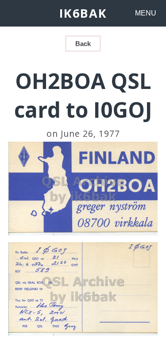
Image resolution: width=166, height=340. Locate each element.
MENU (145, 13)
